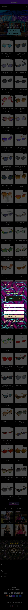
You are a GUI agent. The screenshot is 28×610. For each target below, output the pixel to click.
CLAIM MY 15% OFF (14, 316)
